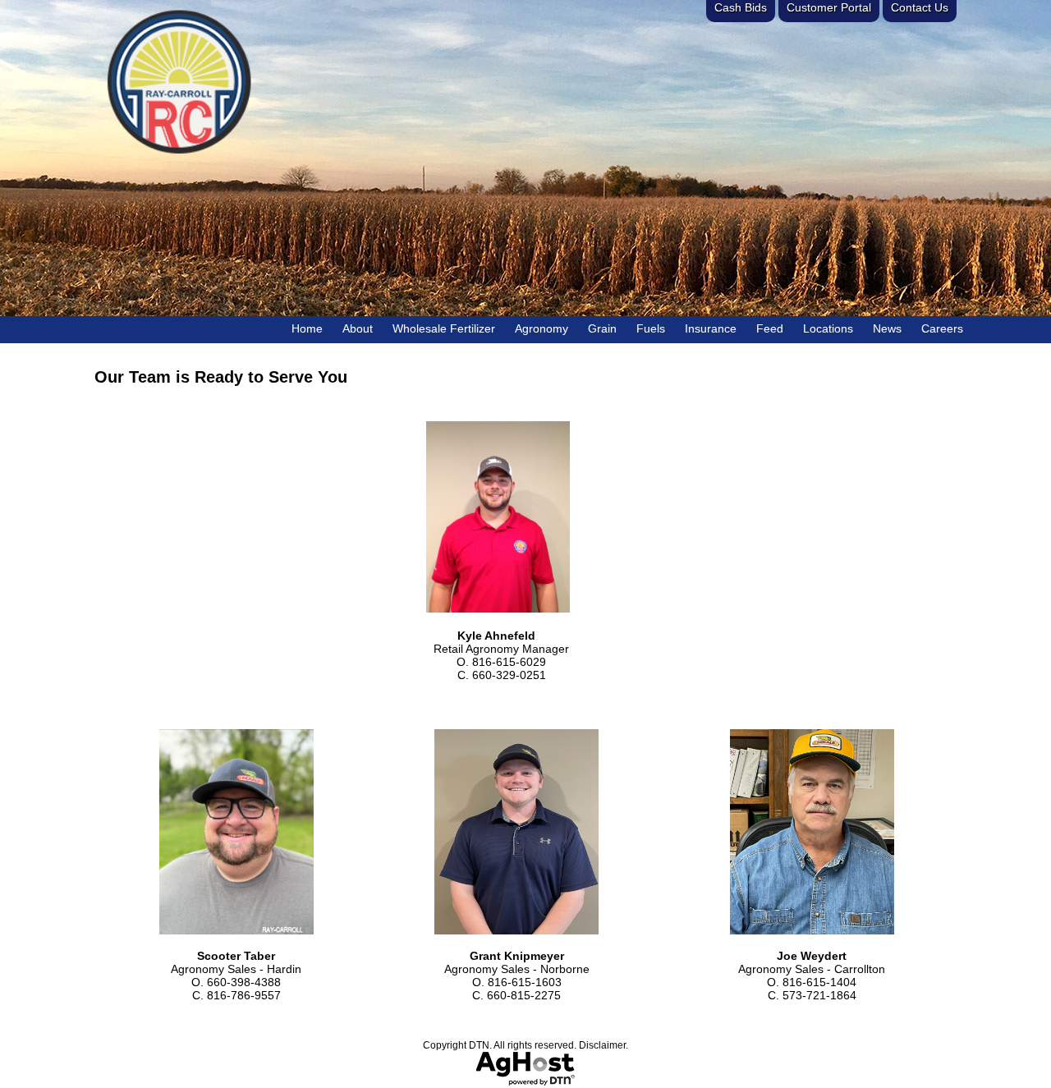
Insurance (711, 328)
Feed (769, 328)
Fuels (650, 328)
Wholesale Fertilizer (443, 328)
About (357, 328)
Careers (942, 328)
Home (307, 328)
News (887, 328)
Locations (828, 328)
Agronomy (541, 328)
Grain (602, 328)
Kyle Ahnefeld (483, 635)
